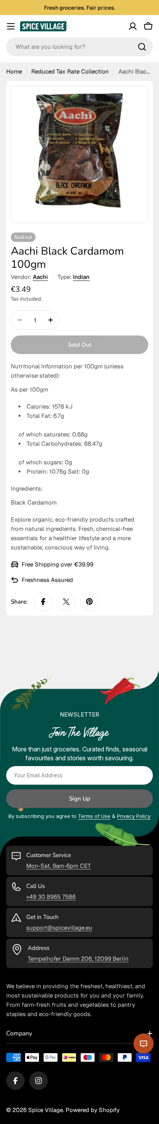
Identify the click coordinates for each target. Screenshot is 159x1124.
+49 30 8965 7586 (51, 896)
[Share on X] (66, 601)
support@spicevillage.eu (59, 927)
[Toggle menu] (10, 26)
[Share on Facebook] (43, 601)
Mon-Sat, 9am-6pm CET (58, 865)
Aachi (40, 277)
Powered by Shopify (93, 1110)
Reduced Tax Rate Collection (70, 71)
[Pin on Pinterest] (89, 601)
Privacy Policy (134, 816)
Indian (81, 277)
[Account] (132, 26)
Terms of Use (94, 816)
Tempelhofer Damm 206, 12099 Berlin (78, 958)
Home (14, 71)
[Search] (142, 46)
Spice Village (45, 1110)
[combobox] (79, 47)
